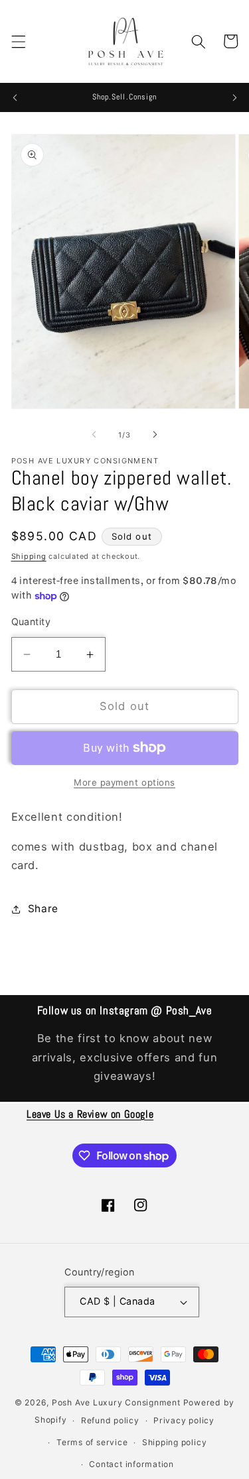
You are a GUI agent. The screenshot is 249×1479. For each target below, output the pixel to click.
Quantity (31, 621)
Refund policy (110, 1420)
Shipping (28, 556)
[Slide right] (155, 434)
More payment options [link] (124, 782)
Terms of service (91, 1442)
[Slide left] (93, 434)
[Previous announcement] (14, 97)
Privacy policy (183, 1420)
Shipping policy (174, 1442)
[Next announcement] (234, 97)
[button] (18, 41)
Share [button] (43, 908)
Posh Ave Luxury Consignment (117, 1402)
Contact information (131, 1464)
